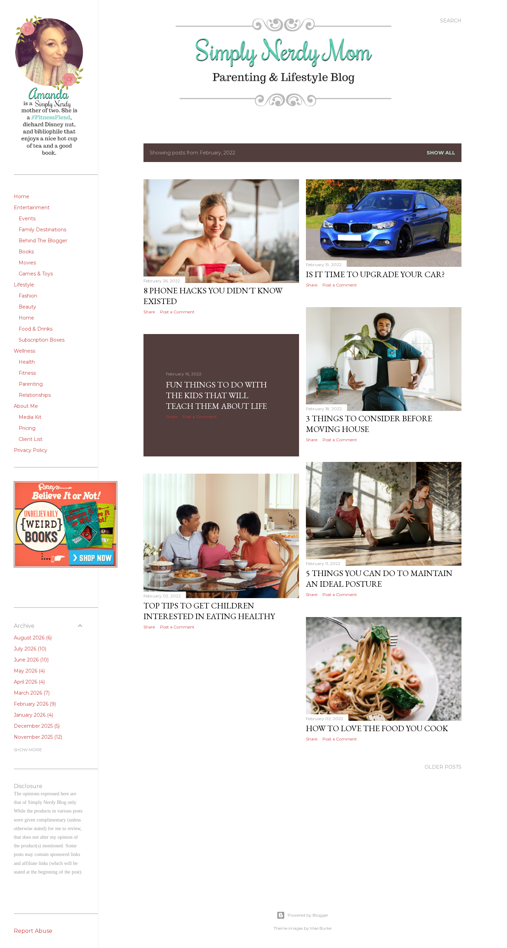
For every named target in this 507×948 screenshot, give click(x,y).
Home (21, 196)
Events (27, 218)
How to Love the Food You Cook (377, 728)
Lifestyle (24, 285)
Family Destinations (42, 229)
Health (27, 362)
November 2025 (37, 737)
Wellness (24, 351)
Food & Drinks (35, 329)
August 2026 (32, 638)
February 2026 (34, 704)
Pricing (27, 428)
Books (26, 252)
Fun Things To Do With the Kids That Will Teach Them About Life (216, 395)
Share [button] (149, 311)
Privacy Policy (30, 450)
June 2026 (30, 660)
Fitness (27, 373)
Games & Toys (36, 274)
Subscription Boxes (41, 340)
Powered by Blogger (308, 915)
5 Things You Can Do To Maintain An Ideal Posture (379, 578)
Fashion (28, 296)
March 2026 (31, 693)
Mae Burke (320, 928)
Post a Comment (177, 311)
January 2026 (33, 715)
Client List (30, 439)
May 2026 (28, 671)
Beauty (27, 307)
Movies (27, 263)
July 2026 (29, 649)
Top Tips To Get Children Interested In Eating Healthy (209, 611)
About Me (26, 406)
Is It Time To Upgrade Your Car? (375, 274)
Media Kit (30, 417)
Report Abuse (33, 931)
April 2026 (28, 682)
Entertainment (32, 207)
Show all (441, 153)
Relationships (35, 395)
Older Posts (443, 767)
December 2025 (36, 726)
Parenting (31, 384)
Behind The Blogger (43, 241)
